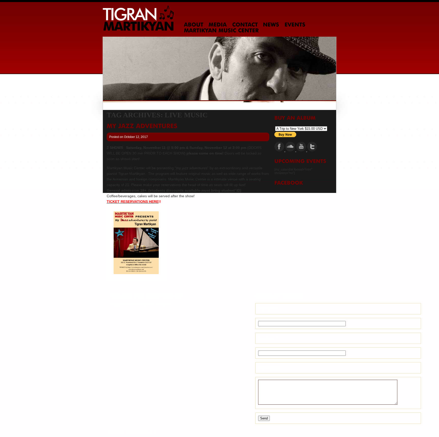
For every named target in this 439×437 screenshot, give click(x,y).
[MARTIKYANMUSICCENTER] (221, 30)
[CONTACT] (245, 24)
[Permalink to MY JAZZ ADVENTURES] (142, 126)
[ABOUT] (193, 24)
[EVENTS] (295, 24)
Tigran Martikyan (138, 18)
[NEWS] (271, 24)
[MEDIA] (218, 24)
